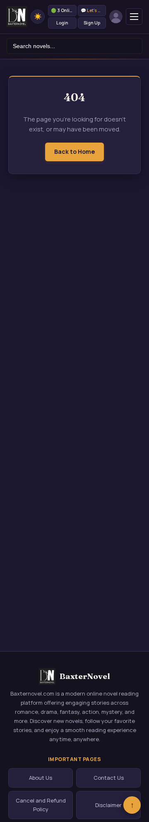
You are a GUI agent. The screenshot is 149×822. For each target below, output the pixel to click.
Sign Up (92, 23)
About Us (40, 777)
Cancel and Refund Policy (41, 805)
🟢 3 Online (63, 10)
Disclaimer (108, 805)
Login (62, 23)
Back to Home (74, 151)
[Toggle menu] (134, 16)
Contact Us (109, 777)
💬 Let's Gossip (93, 10)
